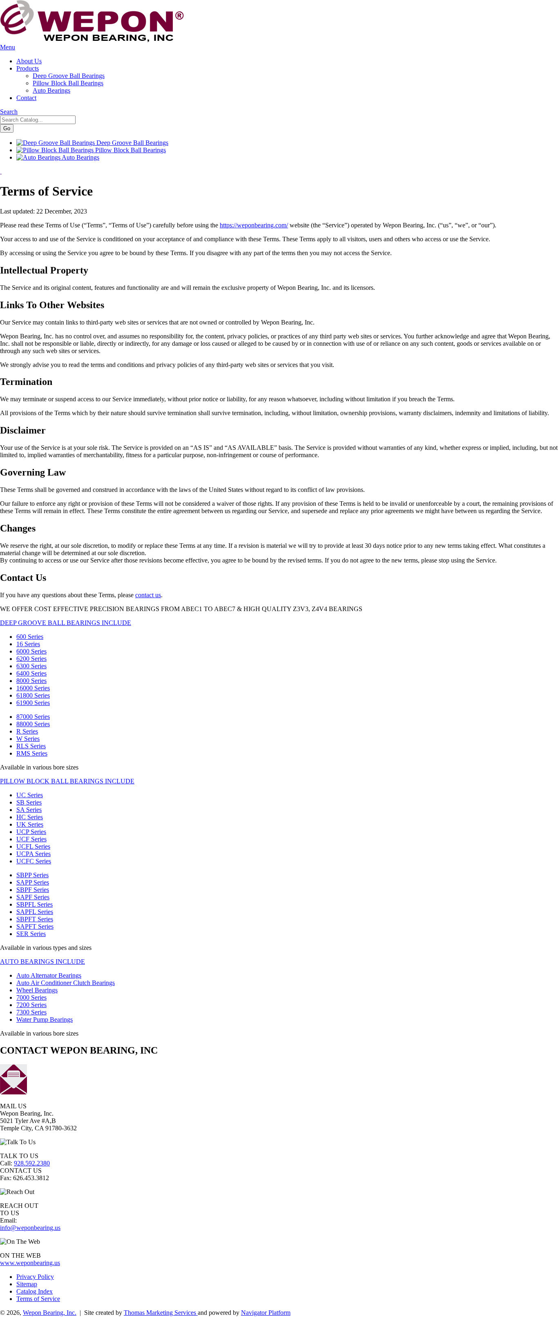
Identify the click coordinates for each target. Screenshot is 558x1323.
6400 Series (31, 673)
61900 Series (33, 702)
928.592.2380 (32, 1163)
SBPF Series (32, 889)
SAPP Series (32, 882)
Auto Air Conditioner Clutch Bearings (65, 982)
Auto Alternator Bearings (48, 975)
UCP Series (31, 831)
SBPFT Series (34, 919)
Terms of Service (38, 1298)
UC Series (29, 795)
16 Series (28, 643)
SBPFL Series (34, 904)
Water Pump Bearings (44, 1019)
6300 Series (31, 666)
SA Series (29, 809)
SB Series (29, 802)
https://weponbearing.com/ (254, 225)
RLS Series (31, 746)
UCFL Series (33, 846)
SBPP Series (32, 875)
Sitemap (26, 1284)
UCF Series (31, 839)
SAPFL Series (34, 911)
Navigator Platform (265, 1312)
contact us (148, 594)
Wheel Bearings (37, 990)
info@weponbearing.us (30, 1227)
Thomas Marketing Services (161, 1312)
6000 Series (31, 651)
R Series (27, 731)
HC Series (29, 817)
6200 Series (31, 658)
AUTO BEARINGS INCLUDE (42, 961)
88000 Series (33, 723)
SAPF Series (32, 897)
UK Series (29, 824)
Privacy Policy (35, 1276)
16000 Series (33, 688)
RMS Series (31, 753)
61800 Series (33, 695)
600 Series (29, 636)
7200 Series (31, 1004)
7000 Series (31, 997)
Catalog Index (34, 1291)
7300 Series (31, 1012)
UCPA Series (33, 853)
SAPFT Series (35, 926)
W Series (28, 738)
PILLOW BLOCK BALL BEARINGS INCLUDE (67, 781)
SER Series (31, 933)
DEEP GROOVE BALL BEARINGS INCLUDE (65, 622)
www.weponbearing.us (30, 1262)
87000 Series (33, 716)
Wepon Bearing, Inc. (49, 1312)
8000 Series (31, 680)
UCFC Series (33, 861)
